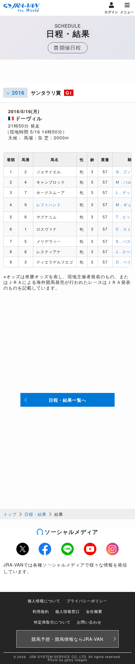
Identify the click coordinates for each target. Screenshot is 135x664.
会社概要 (94, 611)
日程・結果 (35, 514)
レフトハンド (48, 204)
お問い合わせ (89, 622)
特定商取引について (52, 622)
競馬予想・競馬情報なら (67, 639)
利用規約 (41, 611)
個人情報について (44, 600)
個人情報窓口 (67, 611)
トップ (10, 514)
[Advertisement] (67, 75)
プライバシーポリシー (87, 600)
